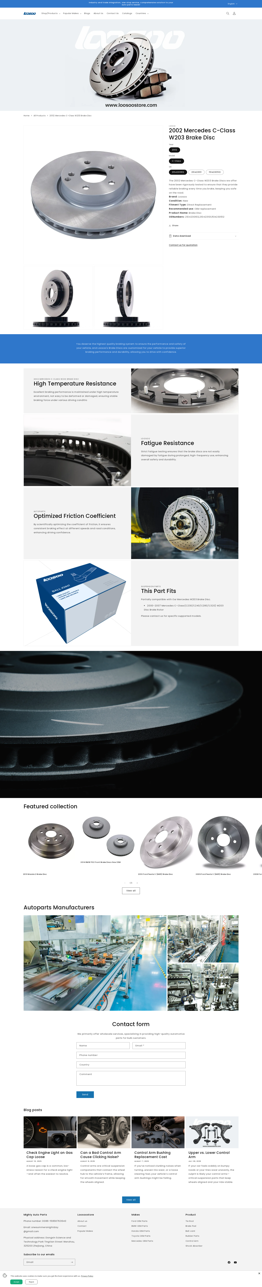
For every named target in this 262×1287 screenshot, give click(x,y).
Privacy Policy (87, 1276)
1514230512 (215, 172)
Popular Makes (85, 1231)
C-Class (176, 161)
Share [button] (175, 225)
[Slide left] (125, 883)
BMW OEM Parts (140, 1226)
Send (85, 1094)
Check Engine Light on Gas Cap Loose (49, 1155)
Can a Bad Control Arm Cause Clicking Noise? (100, 1155)
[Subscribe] (72, 1262)
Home (27, 115)
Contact (82, 1226)
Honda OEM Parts (141, 1231)
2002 (174, 149)
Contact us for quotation (183, 245)
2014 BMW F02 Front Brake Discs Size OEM (101, 862)
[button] (50, 13)
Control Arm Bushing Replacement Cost (152, 1155)
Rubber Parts (192, 1236)
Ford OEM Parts (140, 1221)
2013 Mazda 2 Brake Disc (35, 874)
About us (82, 1221)
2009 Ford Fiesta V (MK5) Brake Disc (213, 874)
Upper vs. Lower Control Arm (209, 1155)
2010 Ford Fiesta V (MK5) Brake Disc (155, 874)
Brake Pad (191, 1226)
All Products (40, 115)
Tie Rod (189, 1221)
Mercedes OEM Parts (142, 1241)
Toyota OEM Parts (141, 1236)
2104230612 (178, 172)
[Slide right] (137, 883)
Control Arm (192, 1241)
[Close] (259, 1273)
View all (131, 890)
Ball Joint (190, 1231)
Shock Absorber (194, 1246)
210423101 (196, 172)
